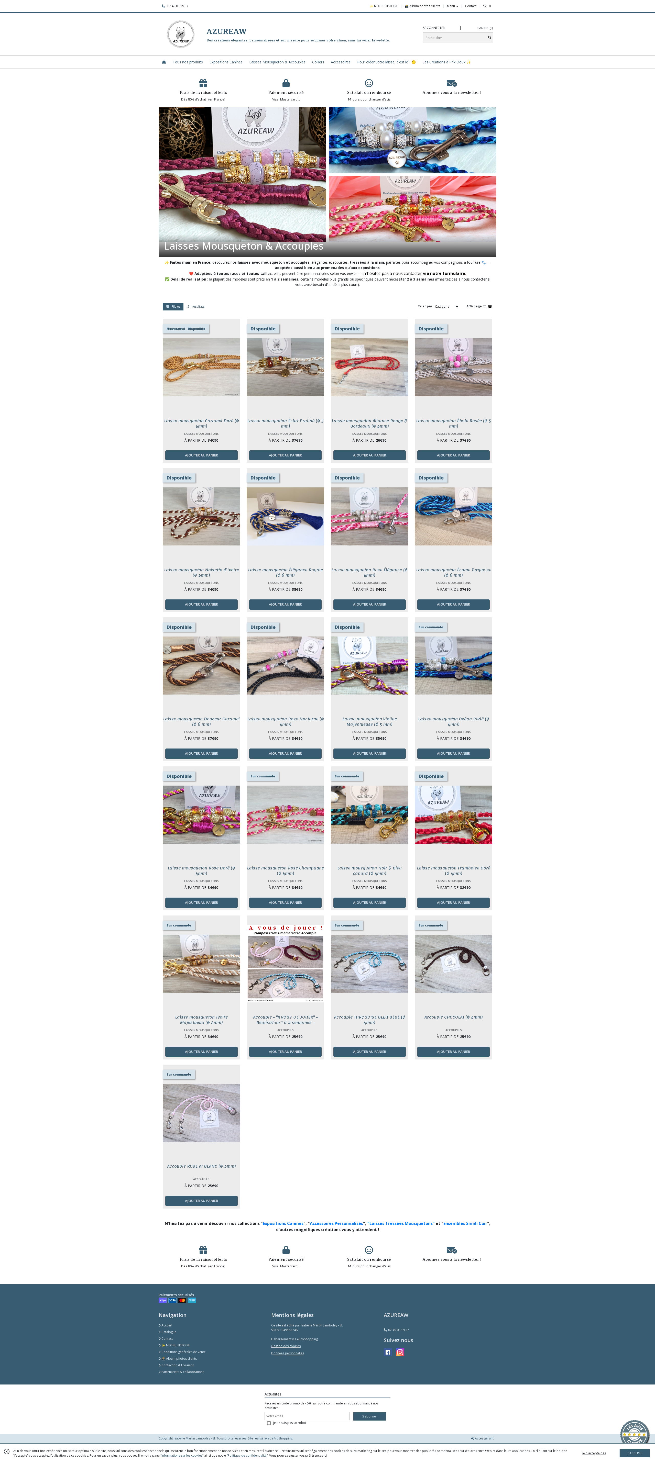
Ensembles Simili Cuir (465, 1223)
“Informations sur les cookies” (181, 1455)
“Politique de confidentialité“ (247, 1455)
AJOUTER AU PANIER (201, 455)
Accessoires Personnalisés (336, 1223)
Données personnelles (287, 1353)
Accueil (166, 1325)
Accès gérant (484, 1438)
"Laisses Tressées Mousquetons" (401, 1223)
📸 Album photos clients (179, 1358)
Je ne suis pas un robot (289, 1423)
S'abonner (369, 1416)
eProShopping (282, 1438)
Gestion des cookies (286, 1346)
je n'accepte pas (594, 1453)
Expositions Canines (283, 1223)
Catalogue (168, 1332)
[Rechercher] (489, 38)
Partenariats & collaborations (182, 1372)
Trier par (425, 306)
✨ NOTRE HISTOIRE (175, 1345)
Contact (470, 6)
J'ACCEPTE (635, 1453)
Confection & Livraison (177, 1365)
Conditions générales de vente (183, 1352)
